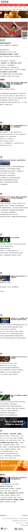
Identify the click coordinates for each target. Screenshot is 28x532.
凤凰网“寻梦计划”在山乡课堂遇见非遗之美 (8, 415)
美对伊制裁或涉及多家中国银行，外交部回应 (9, 54)
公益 (1, 392)
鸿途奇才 (19, 449)
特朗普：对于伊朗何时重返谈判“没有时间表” (9, 182)
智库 (11, 7)
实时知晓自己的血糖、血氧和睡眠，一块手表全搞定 (10, 488)
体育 (1, 234)
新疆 (17, 9)
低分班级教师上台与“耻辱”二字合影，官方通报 (9, 76)
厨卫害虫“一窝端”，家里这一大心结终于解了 (9, 490)
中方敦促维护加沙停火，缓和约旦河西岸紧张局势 (10, 177)
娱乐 (24, 5)
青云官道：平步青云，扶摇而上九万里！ (8, 458)
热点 (1, 40)
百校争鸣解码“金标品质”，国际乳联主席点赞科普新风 (11, 406)
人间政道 (17, 444)
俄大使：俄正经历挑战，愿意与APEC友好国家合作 (10, 56)
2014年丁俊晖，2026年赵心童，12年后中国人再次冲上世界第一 (13, 244)
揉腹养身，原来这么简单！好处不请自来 (8, 501)
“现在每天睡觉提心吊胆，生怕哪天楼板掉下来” (9, 67)
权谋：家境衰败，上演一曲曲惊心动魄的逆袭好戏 (10, 447)
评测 (24, 7)
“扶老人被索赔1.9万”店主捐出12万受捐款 (8, 71)
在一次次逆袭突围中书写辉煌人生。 (7, 451)
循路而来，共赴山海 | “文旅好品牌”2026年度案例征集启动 (12, 205)
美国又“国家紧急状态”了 (5, 49)
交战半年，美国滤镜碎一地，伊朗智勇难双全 (9, 45)
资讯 (3, 5)
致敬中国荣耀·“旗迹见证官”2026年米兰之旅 (9, 214)
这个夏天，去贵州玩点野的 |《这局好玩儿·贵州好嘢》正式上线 (13, 203)
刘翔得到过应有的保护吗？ (5, 248)
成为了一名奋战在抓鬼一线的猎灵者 (7, 444)
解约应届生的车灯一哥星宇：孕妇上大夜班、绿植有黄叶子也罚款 (13, 98)
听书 (1, 430)
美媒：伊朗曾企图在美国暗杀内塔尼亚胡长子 (9, 179)
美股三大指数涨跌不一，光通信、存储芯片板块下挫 (10, 132)
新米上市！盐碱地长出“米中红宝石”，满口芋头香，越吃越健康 (12, 69)
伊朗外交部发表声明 (5, 43)
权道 (16, 451)
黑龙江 (21, 9)
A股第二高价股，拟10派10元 (6, 145)
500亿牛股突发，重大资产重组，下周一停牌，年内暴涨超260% (13, 134)
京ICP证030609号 (19, 523)
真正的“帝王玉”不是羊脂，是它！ (7, 486)
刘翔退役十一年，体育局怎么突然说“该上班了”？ (10, 250)
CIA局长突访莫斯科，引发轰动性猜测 (7, 60)
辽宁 (11, 9)
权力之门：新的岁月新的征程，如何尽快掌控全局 (10, 455)
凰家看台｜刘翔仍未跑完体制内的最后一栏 (9, 36)
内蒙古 (14, 9)
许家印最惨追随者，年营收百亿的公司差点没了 (9, 100)
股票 (15, 7)
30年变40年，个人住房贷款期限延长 (7, 65)
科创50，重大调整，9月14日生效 (7, 141)
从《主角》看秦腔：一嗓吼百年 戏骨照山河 (9, 374)
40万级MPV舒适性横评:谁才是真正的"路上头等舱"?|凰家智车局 (13, 338)
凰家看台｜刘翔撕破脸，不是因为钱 (7, 89)
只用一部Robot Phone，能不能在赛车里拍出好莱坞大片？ (12, 333)
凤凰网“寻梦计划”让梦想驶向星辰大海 (7, 412)
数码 (20, 7)
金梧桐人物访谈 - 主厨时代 (5, 282)
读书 (1, 353)
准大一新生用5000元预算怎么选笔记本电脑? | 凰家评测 (11, 327)
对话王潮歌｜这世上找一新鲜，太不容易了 (8, 363)
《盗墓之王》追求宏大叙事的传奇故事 (7, 453)
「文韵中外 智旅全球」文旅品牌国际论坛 (8, 212)
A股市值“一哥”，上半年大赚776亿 (7, 138)
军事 (1, 157)
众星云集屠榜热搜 (3, 184)
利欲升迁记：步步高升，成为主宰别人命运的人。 (10, 436)
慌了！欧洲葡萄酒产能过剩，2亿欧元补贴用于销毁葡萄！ (11, 74)
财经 (8, 5)
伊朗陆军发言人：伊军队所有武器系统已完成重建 (10, 168)
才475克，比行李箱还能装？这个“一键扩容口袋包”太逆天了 (12, 143)
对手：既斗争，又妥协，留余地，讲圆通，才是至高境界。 (12, 438)
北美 (8, 9)
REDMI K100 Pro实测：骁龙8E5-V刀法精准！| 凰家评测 (11, 331)
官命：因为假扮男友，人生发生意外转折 (8, 433)
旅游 (1, 193)
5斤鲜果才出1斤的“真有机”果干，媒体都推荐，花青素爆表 (12, 499)
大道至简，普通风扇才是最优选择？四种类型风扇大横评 (11, 335)
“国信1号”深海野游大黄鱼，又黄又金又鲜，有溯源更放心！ (12, 369)
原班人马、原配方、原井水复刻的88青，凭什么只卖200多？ (12, 492)
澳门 (2, 9)
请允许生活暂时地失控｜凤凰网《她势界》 (8, 404)
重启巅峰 (19, 433)
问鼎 (23, 440)
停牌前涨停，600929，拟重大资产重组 (8, 136)
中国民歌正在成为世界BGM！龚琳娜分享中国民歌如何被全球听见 (13, 216)
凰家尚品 (2, 474)
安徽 (27, 9)
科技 (13, 5)
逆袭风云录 (23, 447)
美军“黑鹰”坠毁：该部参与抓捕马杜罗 (7, 175)
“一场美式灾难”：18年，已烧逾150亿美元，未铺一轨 (11, 63)
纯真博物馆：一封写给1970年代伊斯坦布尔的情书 (10, 372)
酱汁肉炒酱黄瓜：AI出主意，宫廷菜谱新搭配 (9, 287)
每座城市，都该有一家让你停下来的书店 (8, 365)
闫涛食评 (2, 291)
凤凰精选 (2, 79)
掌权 (22, 436)
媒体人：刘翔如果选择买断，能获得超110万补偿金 (10, 255)
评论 (6, 7)
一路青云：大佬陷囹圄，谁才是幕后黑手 (8, 449)
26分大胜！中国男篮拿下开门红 (6, 246)
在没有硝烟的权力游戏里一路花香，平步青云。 (9, 442)
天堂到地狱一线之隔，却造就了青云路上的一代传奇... (11, 440)
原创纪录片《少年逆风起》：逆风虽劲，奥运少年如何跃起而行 (12, 408)
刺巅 (17, 453)
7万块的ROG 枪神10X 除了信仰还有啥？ (8, 329)
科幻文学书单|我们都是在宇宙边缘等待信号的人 (10, 367)
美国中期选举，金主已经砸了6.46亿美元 (8, 52)
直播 (2, 7)
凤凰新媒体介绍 (3, 515)
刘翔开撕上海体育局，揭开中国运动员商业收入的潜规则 (11, 252)
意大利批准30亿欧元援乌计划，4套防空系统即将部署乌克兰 (12, 166)
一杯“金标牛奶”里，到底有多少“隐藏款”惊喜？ (9, 410)
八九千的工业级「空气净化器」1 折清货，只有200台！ (11, 497)
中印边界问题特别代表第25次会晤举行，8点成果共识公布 (11, 171)
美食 (1, 273)
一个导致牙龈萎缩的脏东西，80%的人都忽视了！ (10, 484)
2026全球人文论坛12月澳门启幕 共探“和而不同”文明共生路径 (12, 401)
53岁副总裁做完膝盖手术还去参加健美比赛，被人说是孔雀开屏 (13, 93)
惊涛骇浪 (22, 442)
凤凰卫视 (18, 5)
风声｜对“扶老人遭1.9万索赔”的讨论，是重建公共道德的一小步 (13, 95)
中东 (5, 9)
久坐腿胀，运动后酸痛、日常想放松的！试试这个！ (10, 495)
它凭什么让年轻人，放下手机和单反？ (7, 173)
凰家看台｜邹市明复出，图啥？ (6, 104)
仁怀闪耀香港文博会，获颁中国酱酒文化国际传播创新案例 (12, 210)
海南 (24, 9)
